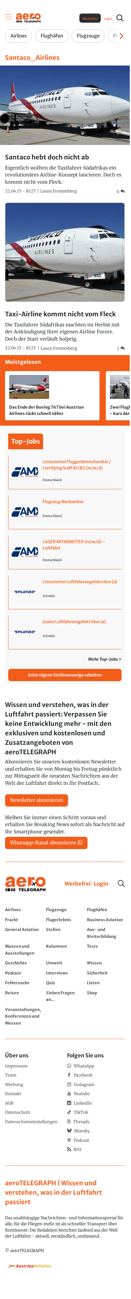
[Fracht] (24, 919)
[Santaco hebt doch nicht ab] (65, 130)
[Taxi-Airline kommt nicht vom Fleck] (65, 277)
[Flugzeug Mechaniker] (65, 512)
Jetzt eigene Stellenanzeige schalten (65, 675)
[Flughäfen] (106, 909)
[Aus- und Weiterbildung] (106, 933)
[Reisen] (24, 996)
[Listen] (106, 982)
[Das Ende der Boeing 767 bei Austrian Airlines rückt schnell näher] (52, 395)
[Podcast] (24, 972)
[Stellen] (65, 933)
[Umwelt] (65, 962)
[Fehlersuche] (24, 982)
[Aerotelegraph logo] (28, 17)
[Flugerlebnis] (65, 919)
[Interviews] (65, 972)
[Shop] (106, 996)
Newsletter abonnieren (36, 800)
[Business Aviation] (106, 919)
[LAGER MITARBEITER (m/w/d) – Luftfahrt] (65, 552)
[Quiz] (65, 982)
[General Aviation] (24, 933)
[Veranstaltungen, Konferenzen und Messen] (24, 1016)
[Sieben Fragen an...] (65, 996)
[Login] (101, 884)
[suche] (120, 18)
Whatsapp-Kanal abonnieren (43, 843)
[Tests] (106, 949)
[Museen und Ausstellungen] (24, 949)
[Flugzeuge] (65, 909)
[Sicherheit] (106, 972)
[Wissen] (106, 962)
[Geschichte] (24, 962)
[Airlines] (24, 909)
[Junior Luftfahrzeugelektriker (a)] (65, 632)
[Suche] (121, 883)
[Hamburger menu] (9, 18)
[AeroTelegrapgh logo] (25, 884)
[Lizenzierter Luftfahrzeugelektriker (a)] (65, 592)
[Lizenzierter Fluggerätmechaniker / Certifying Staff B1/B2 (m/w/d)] (65, 472)
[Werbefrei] (78, 884)
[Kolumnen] (65, 949)
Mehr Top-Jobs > (105, 659)
